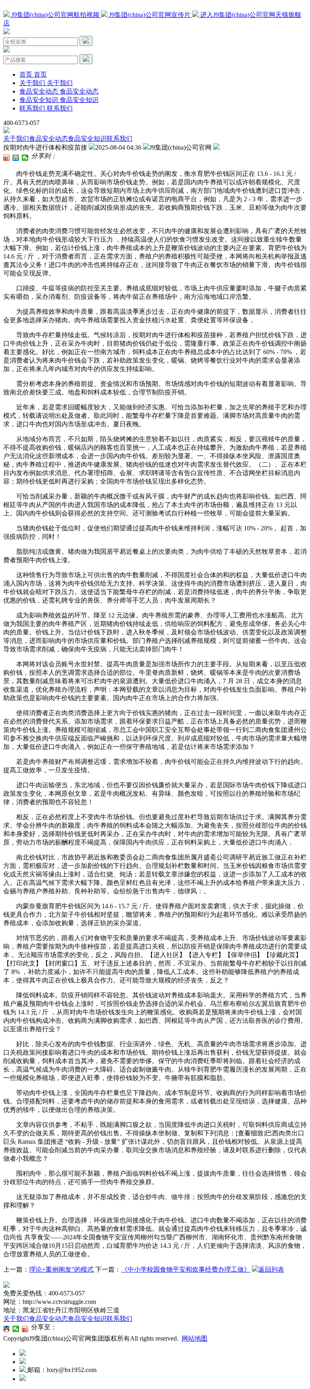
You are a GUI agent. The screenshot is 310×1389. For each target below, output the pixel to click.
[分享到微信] (25, 157)
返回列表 (271, 1269)
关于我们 (16, 138)
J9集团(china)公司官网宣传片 (149, 14)
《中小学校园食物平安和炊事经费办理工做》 (185, 1269)
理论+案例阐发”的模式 (61, 1269)
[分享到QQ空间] (16, 157)
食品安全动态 (48, 138)
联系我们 (119, 138)
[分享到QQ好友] (6, 1329)
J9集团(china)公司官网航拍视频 (55, 14)
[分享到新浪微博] (6, 157)
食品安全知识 (87, 138)
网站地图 (194, 1338)
